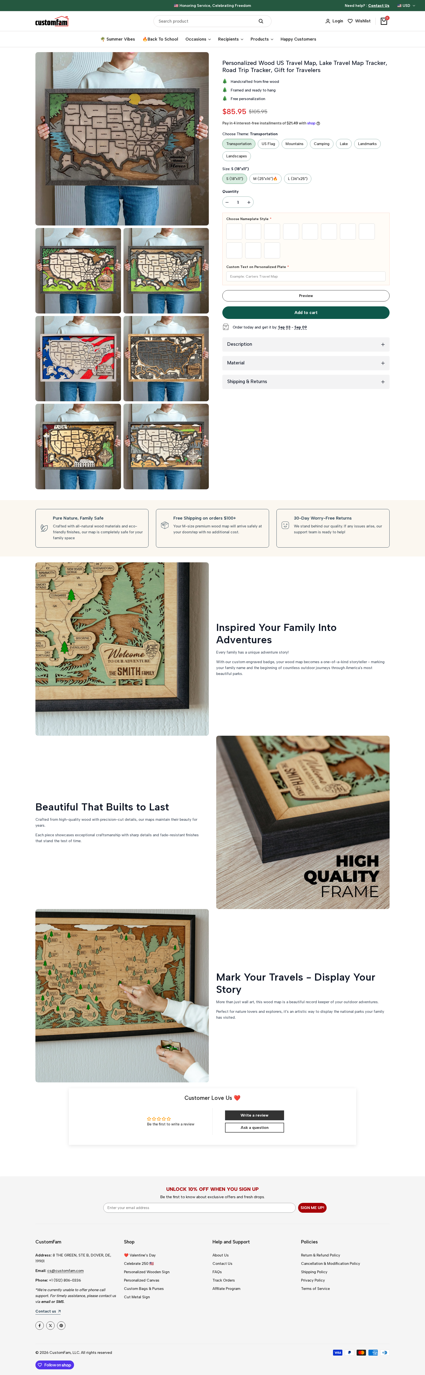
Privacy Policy (313, 1280)
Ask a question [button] (255, 1127)
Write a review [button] (254, 1115)
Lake (344, 144)
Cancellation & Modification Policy (330, 1263)
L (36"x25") (297, 179)
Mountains (295, 144)
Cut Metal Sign (137, 1297)
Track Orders (223, 1280)
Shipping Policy (314, 1272)
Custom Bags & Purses (144, 1288)
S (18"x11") (234, 179)
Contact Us (222, 1263)
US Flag (268, 144)
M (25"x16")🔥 (265, 179)
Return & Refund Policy (320, 1255)
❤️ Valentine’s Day (140, 1255)
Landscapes (236, 156)
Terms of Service (315, 1288)
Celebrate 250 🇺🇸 (139, 1263)
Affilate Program (226, 1288)
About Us (220, 1255)
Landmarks (367, 144)
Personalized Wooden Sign (146, 1272)
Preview (306, 296)
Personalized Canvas (141, 1280)
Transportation (238, 144)
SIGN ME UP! (312, 1207)
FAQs (217, 1272)
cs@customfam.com (65, 1271)
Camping (322, 144)
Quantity (230, 191)
